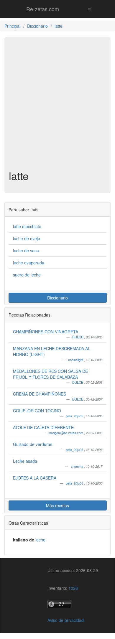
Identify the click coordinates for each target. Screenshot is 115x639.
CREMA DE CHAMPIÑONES (39, 394)
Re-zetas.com (42, 9)
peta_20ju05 (75, 416)
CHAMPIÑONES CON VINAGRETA (45, 332)
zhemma (77, 466)
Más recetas (57, 505)
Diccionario (57, 298)
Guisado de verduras (32, 444)
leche (40, 540)
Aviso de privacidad (65, 620)
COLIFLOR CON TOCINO (37, 411)
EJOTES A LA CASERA (34, 478)
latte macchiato (27, 226)
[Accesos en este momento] (72, 604)
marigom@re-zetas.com (66, 432)
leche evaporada (28, 263)
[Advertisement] (57, 106)
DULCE (78, 337)
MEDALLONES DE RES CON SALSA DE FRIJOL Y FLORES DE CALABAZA (50, 374)
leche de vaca (26, 250)
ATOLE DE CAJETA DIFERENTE (43, 427)
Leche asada (25, 461)
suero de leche (27, 275)
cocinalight (76, 359)
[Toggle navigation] (89, 8)
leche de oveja (26, 238)
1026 (73, 588)
